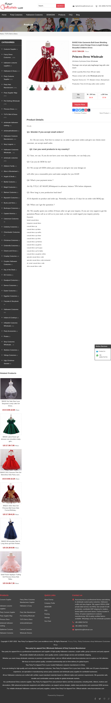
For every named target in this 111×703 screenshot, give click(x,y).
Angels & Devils (10, 176)
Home (4, 15)
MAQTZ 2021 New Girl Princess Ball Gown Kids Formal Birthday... (10, 508)
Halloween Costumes (34, 15)
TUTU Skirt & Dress (11, 34)
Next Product (104, 113)
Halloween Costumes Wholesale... (11, 151)
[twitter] (99, 700)
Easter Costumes (10, 291)
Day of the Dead (10, 270)
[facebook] (95, 700)
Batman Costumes (11, 192)
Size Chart (47, 621)
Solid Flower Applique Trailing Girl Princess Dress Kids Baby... (11, 577)
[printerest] (104, 700)
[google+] (109, 700)
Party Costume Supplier (9, 77)
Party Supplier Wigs (10, 94)
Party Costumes (16, 15)
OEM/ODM (50, 15)
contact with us (82, 76)
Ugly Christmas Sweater (9, 362)
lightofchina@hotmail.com (84, 6)
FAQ (70, 15)
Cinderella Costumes (12, 245)
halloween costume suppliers (10, 64)
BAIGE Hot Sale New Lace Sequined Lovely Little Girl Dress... (11, 403)
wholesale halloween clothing (11, 124)
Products (61, 15)
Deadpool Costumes (12, 280)
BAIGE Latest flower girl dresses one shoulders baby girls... (10, 439)
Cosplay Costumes (11, 256)
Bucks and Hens (10, 203)
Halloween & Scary (12, 71)
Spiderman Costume (6, 629)
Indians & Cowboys (11, 317)
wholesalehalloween (11, 131)
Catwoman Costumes (11, 220)
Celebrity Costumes (11, 227)
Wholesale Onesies (26, 633)
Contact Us (102, 351)
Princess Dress (10, 109)
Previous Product (80, 113)
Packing (47, 614)
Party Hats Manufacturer (10, 86)
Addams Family (10, 166)
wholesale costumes (11, 159)
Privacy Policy (72, 641)
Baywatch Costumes (12, 198)
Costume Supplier (11, 49)
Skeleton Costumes (11, 350)
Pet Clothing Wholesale (12, 102)
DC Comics (8, 275)
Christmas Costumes (12, 240)
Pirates (7, 336)
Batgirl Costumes (10, 187)
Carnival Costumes (26, 629)
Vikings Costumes (11, 355)
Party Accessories (11, 331)
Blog (78, 15)
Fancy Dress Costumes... (9, 56)
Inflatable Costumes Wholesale (10, 324)
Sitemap (47, 617)
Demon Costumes (11, 285)
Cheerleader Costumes (12, 233)
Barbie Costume (10, 182)
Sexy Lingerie (10, 144)
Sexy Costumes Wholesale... (9, 343)
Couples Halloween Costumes (10, 263)
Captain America (10, 213)
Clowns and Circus (11, 251)
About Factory (48, 599)
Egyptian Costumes (11, 296)
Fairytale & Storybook (11, 302)
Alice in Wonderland (11, 171)
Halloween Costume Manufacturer (11, 137)
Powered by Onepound (56, 695)
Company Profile (49, 603)
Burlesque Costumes (12, 208)
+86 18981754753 (103, 356)
